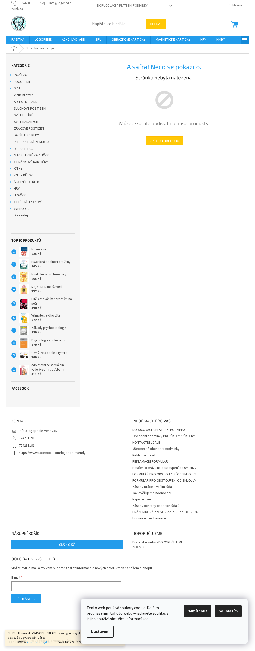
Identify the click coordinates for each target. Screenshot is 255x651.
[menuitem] (17, 40)
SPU (17, 88)
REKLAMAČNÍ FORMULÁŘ (150, 461)
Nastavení (100, 631)
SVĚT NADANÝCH (26, 121)
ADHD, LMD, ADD (25, 101)
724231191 (27, 438)
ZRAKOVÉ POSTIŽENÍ (29, 128)
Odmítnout (197, 611)
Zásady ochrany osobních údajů (155, 505)
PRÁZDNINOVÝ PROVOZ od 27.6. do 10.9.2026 (165, 512)
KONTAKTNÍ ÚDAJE (146, 442)
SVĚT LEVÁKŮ (23, 115)
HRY (17, 188)
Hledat (156, 24)
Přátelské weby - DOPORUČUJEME (157, 542)
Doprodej (21, 215)
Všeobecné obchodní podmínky (156, 448)
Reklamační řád (143, 455)
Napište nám (141, 499)
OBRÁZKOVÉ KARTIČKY (31, 162)
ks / (67, 544)
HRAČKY (20, 195)
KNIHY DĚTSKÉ (24, 175)
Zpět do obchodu (164, 141)
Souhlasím (228, 611)
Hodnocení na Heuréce (149, 518)
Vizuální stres (24, 95)
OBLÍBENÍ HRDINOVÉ (28, 202)
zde (145, 619)
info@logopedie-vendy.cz (38, 430)
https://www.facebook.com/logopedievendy (52, 452)
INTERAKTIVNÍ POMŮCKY (32, 142)
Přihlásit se (26, 599)
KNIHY (18, 168)
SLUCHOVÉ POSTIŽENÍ (30, 108)
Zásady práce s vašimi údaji (152, 486)
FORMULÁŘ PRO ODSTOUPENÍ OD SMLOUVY (164, 474)
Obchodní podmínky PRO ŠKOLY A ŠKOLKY (163, 436)
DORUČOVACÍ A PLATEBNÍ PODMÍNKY (122, 5)
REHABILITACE (24, 148)
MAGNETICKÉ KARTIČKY (31, 155)
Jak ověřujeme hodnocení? (152, 493)
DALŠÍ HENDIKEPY (26, 135)
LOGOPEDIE (22, 82)
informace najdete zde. (42, 642)
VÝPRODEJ (21, 208)
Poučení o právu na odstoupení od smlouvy (164, 467)
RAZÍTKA (20, 75)
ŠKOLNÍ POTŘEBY (27, 182)
